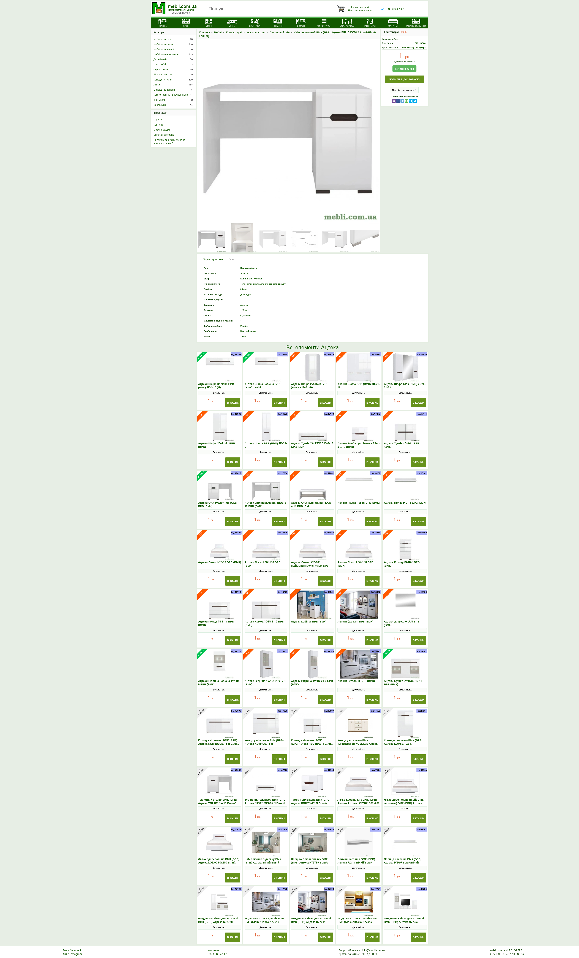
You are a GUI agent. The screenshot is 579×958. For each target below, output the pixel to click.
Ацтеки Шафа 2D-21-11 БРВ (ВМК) (216, 445)
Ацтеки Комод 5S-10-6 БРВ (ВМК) (402, 563)
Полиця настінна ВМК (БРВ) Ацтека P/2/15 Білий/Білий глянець (402, 862)
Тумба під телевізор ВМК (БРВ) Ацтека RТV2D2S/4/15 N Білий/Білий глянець (265, 803)
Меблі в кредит (161, 129)
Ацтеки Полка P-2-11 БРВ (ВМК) (405, 502)
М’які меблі (173, 64)
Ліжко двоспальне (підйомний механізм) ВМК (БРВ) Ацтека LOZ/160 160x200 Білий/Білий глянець (404, 805)
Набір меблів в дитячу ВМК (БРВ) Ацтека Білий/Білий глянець (263, 862)
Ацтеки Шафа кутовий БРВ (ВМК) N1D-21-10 (309, 385)
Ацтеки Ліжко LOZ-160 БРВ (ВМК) (355, 563)
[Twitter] (415, 100)
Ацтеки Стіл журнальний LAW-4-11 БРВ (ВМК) (311, 504)
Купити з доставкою (404, 79)
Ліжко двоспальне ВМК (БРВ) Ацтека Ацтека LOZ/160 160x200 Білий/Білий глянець (358, 803)
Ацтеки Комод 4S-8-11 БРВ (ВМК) (216, 623)
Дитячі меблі (173, 59)
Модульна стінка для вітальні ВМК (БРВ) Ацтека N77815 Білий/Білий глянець (357, 922)
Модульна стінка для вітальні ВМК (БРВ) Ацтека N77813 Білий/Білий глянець (265, 922)
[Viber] (394, 100)
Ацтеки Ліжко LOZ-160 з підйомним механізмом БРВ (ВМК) (310, 565)
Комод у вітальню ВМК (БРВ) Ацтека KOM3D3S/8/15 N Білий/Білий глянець (218, 744)
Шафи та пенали (173, 74)
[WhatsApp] (406, 100)
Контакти (158, 124)
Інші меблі (173, 99)
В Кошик (233, 403)
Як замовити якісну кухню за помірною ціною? (169, 141)
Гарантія (158, 119)
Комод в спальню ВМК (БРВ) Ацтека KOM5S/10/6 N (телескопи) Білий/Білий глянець (403, 745)
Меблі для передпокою (173, 54)
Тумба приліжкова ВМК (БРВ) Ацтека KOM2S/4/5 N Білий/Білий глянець (310, 803)
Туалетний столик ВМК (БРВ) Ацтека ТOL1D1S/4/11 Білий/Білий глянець (217, 803)
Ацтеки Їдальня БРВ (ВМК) (355, 621)
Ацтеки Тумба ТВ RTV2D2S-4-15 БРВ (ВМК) (312, 445)
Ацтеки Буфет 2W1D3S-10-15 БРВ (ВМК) (403, 682)
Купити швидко (404, 69)
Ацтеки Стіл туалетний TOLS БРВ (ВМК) (217, 504)
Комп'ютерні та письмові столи (245, 32)
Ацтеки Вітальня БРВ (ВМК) (356, 681)
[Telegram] (402, 100)
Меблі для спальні (173, 49)
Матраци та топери (173, 89)
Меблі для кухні (173, 39)
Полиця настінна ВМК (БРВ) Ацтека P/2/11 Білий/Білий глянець (356, 862)
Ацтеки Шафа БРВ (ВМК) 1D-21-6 (266, 445)
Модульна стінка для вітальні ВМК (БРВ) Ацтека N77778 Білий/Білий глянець (218, 922)
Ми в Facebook (72, 950)
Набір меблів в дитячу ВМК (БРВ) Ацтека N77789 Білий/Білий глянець (309, 862)
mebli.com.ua (182, 6)
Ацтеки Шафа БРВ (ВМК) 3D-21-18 (358, 385)
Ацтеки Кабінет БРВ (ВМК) (308, 621)
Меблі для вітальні (173, 44)
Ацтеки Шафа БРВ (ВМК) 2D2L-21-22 (405, 385)
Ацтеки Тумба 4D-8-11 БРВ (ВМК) (401, 445)
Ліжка (173, 84)
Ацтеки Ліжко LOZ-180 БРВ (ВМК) (262, 563)
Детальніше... (219, 392)
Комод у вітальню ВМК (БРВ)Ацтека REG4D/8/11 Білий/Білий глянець (312, 744)
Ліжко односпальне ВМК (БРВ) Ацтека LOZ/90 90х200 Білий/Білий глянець (218, 862)
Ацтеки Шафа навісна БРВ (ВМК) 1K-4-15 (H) (216, 385)
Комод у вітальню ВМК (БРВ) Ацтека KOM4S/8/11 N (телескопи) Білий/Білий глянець (264, 745)
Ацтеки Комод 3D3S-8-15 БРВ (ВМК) (264, 623)
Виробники (173, 105)
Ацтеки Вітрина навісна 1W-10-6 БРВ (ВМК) (219, 682)
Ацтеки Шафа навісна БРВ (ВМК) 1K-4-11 (262, 385)
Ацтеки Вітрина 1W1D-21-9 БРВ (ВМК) (265, 682)
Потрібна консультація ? (404, 89)
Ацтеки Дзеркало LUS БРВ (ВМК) (401, 623)
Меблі (218, 32)
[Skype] (411, 100)
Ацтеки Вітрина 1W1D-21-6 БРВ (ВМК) (312, 682)
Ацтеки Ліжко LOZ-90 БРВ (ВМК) (219, 562)
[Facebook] (398, 100)
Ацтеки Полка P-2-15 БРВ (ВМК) (358, 502)
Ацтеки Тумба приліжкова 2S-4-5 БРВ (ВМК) (358, 445)
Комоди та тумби (173, 79)
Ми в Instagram (72, 954)
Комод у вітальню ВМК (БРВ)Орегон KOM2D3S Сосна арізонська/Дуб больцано (357, 744)
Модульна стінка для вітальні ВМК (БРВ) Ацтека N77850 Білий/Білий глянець (404, 922)
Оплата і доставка (163, 134)
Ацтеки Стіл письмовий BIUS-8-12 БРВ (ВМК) (266, 504)
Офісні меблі (173, 69)
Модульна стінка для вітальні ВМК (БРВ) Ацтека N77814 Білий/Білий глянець (311, 922)
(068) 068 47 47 (217, 954)
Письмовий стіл (280, 32)
